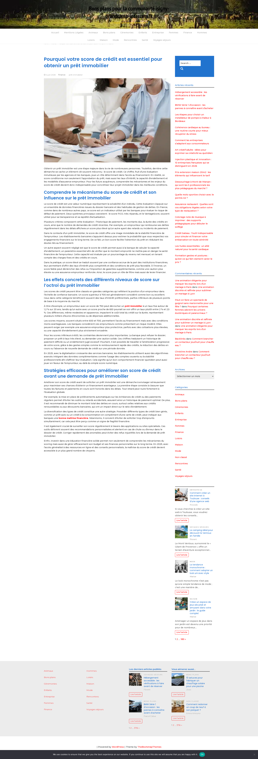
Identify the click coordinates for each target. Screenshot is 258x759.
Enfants (143, 32)
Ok (202, 754)
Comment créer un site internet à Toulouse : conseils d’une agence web (200, 497)
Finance (187, 32)
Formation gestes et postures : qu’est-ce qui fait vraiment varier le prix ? (193, 259)
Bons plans (109, 32)
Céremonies (126, 32)
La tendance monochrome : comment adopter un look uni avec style (201, 569)
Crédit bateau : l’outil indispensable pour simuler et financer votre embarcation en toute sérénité (194, 236)
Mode (116, 40)
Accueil (55, 32)
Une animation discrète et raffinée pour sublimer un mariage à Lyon (194, 290)
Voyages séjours (162, 40)
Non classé (181, 457)
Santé (145, 40)
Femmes (173, 32)
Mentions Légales (73, 32)
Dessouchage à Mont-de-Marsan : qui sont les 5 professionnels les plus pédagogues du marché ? (193, 185)
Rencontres (130, 40)
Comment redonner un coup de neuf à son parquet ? (197, 707)
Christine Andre (183, 351)
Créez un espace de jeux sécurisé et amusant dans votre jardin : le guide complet (200, 608)
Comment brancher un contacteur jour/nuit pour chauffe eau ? (194, 342)
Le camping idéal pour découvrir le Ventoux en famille (201, 533)
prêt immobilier (76, 75)
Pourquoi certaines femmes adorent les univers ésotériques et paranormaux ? (191, 309)
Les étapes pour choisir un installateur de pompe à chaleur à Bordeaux (193, 117)
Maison (104, 40)
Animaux (93, 32)
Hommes (202, 32)
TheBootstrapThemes (149, 747)
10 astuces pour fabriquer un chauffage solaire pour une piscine (195, 682)
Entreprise (158, 32)
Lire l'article (181, 520)
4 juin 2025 (51, 75)
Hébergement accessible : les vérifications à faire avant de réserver (191, 95)
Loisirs (91, 40)
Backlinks (180, 338)
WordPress (118, 747)
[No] (254, 754)
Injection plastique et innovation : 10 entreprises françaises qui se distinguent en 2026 (193, 162)
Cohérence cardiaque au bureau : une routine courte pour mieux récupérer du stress (192, 130)
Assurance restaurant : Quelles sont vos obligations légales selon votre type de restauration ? (194, 207)
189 (182, 639)
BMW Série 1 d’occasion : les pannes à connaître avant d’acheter (154, 708)
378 (136, 728)
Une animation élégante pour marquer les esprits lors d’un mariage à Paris (191, 283)
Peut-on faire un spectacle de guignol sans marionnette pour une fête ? (194, 303)
